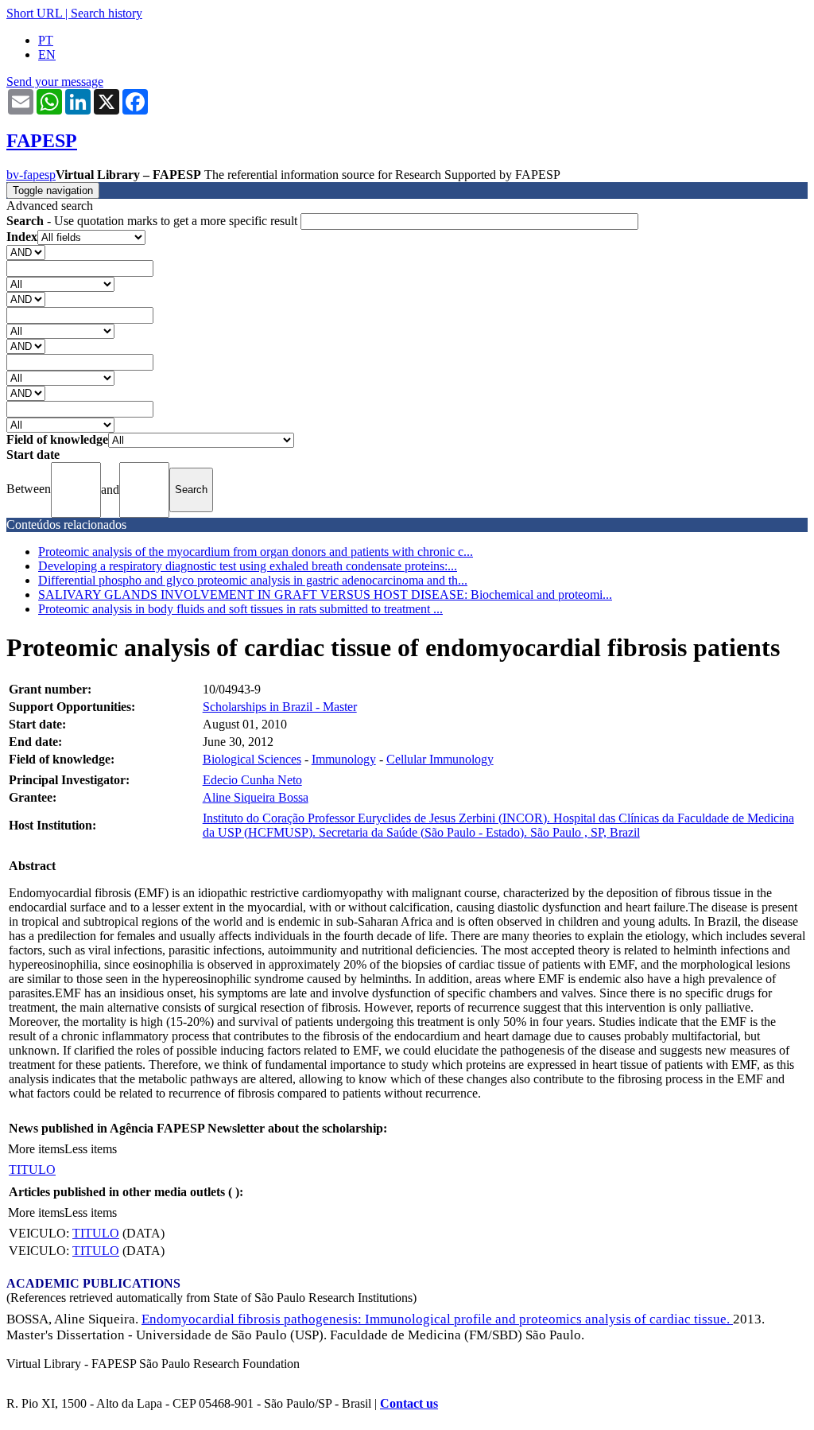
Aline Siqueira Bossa (255, 797)
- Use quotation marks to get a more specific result (153, 220)
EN (47, 54)
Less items (90, 1149)
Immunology (344, 759)
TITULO (32, 1169)
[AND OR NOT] (25, 251)
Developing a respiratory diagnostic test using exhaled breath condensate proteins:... (247, 566)
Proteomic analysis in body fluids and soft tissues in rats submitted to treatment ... (240, 609)
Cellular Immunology (440, 759)
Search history (106, 13)
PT (45, 40)
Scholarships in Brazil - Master (280, 706)
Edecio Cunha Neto (252, 780)
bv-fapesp (31, 174)
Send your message (54, 81)
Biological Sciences (252, 759)
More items (36, 1149)
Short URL (34, 13)
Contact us (409, 1403)
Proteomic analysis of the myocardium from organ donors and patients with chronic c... (255, 551)
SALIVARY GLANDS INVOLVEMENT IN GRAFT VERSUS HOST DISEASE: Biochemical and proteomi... (325, 594)
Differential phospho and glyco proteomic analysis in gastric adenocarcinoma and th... (252, 580)
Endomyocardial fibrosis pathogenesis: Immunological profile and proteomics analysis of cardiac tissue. (437, 1319)
